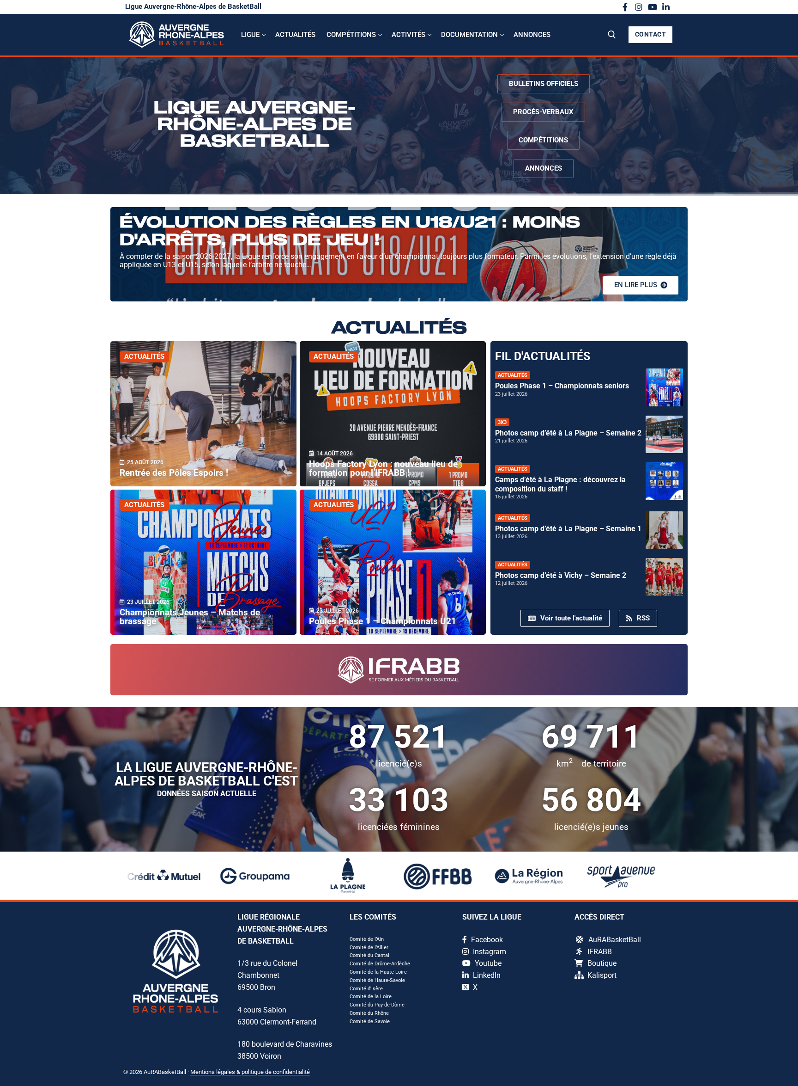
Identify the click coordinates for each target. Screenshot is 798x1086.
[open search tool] (612, 35)
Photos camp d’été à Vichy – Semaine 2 (560, 575)
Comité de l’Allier (369, 948)
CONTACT (650, 34)
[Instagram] (639, 7)
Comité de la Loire (371, 997)
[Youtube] (652, 7)
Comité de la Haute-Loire (378, 972)
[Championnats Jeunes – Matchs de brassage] (203, 562)
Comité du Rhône (369, 1013)
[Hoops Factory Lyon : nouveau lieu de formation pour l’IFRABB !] (393, 413)
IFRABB (599, 951)
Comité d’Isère (366, 989)
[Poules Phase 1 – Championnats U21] (393, 562)
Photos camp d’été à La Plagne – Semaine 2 (568, 433)
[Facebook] (625, 7)
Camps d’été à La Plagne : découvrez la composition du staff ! (560, 484)
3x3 (502, 422)
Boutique (602, 963)
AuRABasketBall (614, 939)
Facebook (486, 939)
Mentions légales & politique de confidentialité (250, 1071)
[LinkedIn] (666, 7)
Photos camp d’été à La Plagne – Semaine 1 (568, 528)
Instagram (488, 951)
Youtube (487, 963)
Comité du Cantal (369, 955)
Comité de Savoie (370, 1022)
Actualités (144, 356)
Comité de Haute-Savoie (377, 980)
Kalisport (602, 975)
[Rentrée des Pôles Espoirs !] (203, 413)
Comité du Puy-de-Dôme (377, 1005)
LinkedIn (486, 975)
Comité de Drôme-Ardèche (380, 964)
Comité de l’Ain (367, 939)
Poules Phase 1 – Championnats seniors (562, 385)
